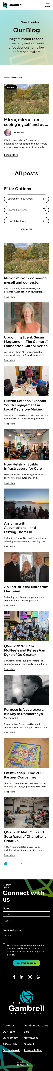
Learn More (11, 155)
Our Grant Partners (36, 1025)
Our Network (11, 1050)
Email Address (12, 930)
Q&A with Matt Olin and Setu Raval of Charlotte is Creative (25, 836)
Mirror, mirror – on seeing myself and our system (25, 122)
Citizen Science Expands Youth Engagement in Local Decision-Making (25, 405)
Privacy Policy (33, 1050)
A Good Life (10, 1044)
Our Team (9, 1031)
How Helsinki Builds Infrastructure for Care (23, 466)
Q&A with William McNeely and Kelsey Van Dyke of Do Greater (24, 650)
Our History (10, 1037)
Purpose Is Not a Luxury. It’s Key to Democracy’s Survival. (24, 714)
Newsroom (31, 1037)
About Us (9, 1025)
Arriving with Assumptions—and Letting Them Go (20, 528)
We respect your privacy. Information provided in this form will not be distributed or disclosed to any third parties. (25, 950)
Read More (9, 297)
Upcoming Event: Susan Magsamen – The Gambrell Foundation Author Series (26, 341)
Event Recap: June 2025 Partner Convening (24, 775)
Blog (26, 1031)
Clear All (26, 229)
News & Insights (30, 22)
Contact (29, 1044)
